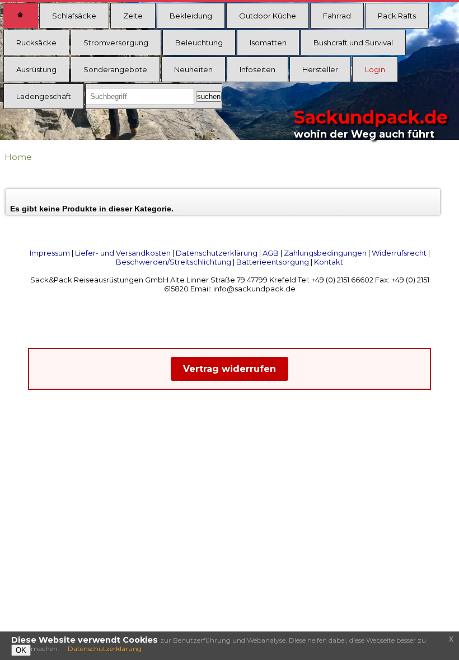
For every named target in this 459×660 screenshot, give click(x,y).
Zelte (133, 15)
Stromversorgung (115, 42)
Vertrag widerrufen (229, 369)
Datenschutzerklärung (216, 252)
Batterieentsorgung (272, 261)
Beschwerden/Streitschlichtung (173, 261)
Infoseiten (257, 69)
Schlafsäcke (74, 15)
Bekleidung (191, 15)
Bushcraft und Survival (353, 42)
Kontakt (328, 261)
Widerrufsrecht (399, 252)
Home (18, 157)
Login (375, 69)
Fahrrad (337, 15)
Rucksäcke (36, 42)
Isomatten (268, 42)
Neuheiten (193, 69)
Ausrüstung (36, 69)
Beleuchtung (199, 42)
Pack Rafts (397, 15)
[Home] (20, 15)
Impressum (50, 252)
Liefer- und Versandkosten (123, 252)
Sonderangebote (115, 69)
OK (21, 650)
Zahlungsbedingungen (325, 252)
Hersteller (320, 69)
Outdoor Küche (267, 15)
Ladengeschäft (43, 96)
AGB (271, 252)
